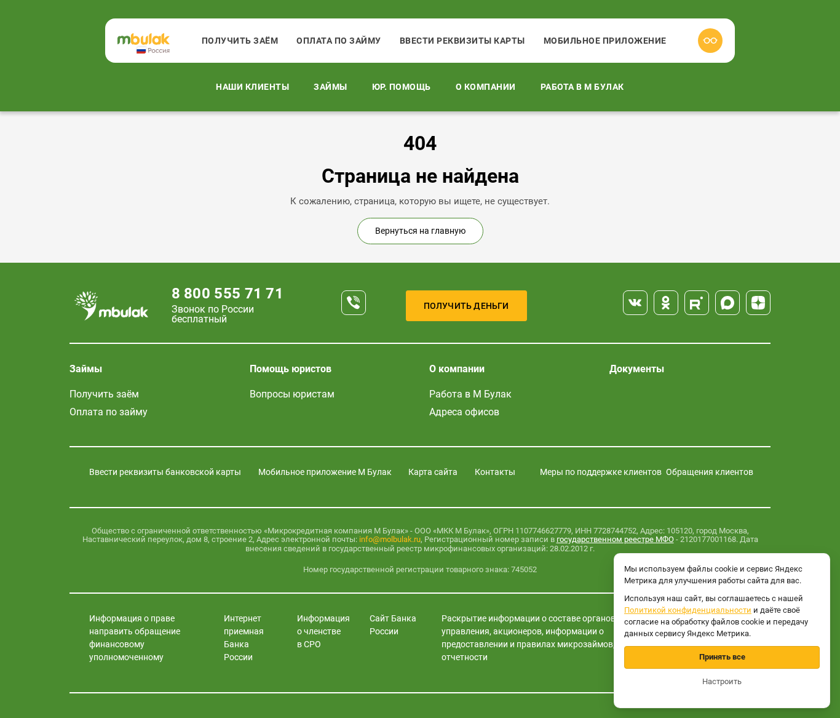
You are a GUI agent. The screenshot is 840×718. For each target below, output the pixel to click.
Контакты (495, 472)
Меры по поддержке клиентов (601, 472)
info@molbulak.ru (390, 539)
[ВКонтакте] (635, 302)
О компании (486, 87)
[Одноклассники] (666, 302)
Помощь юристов (290, 369)
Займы (330, 87)
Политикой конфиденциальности (687, 610)
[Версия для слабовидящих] (710, 40)
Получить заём (240, 41)
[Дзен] (758, 302)
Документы (636, 369)
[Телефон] (353, 302)
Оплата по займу (338, 41)
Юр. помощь (401, 87)
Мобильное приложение (605, 41)
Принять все (722, 656)
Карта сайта (433, 472)
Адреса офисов (464, 412)
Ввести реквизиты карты (462, 41)
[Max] (727, 302)
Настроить (722, 681)
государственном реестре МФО (615, 539)
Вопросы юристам (292, 394)
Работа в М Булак (582, 87)
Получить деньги (466, 306)
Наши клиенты (252, 87)
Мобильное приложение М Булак (325, 472)
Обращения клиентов (709, 472)
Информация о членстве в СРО (323, 631)
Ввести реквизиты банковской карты (165, 472)
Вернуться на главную (420, 231)
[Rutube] (696, 302)
